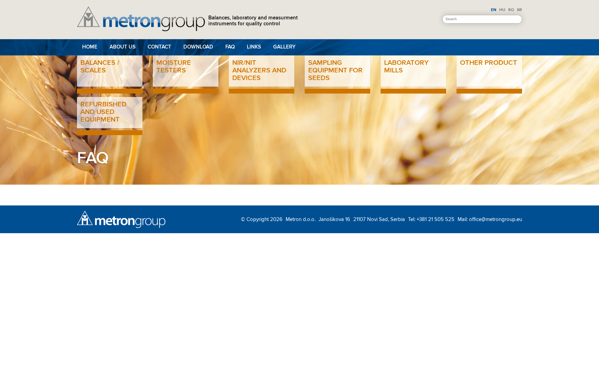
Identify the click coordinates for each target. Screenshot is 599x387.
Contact (159, 47)
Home (89, 47)
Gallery (284, 47)
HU (502, 9)
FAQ (230, 47)
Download (198, 47)
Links (254, 47)
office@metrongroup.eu (495, 219)
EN (493, 9)
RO (511, 9)
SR (519, 9)
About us (123, 47)
